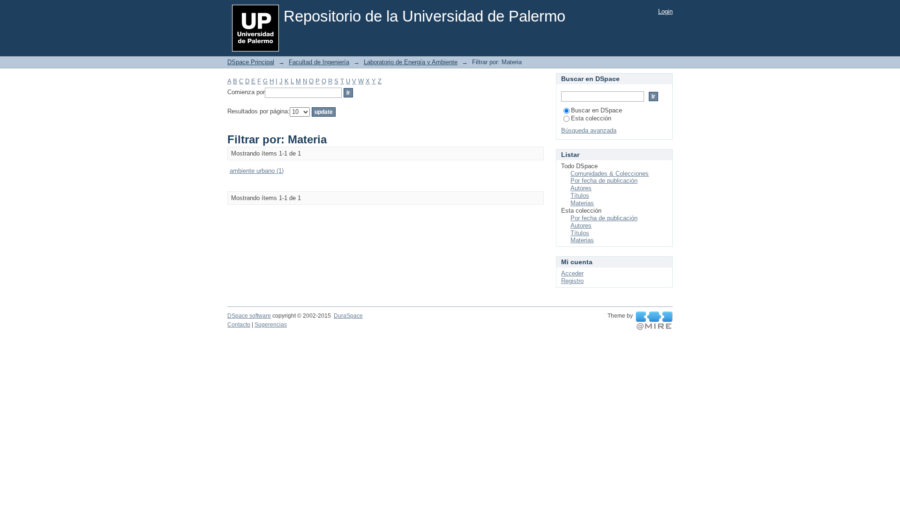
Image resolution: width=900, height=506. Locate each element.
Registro (572, 280)
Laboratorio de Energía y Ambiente (411, 62)
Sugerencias (271, 324)
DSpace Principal (250, 62)
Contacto (238, 324)
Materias (582, 203)
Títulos (579, 195)
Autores (581, 188)
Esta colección (591, 118)
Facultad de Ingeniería (319, 62)
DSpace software (249, 316)
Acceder (572, 273)
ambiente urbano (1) (257, 170)
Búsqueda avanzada (588, 130)
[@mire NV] (654, 321)
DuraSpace (348, 316)
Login (665, 11)
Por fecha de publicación (604, 180)
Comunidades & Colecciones (609, 173)
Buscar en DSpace (596, 110)
